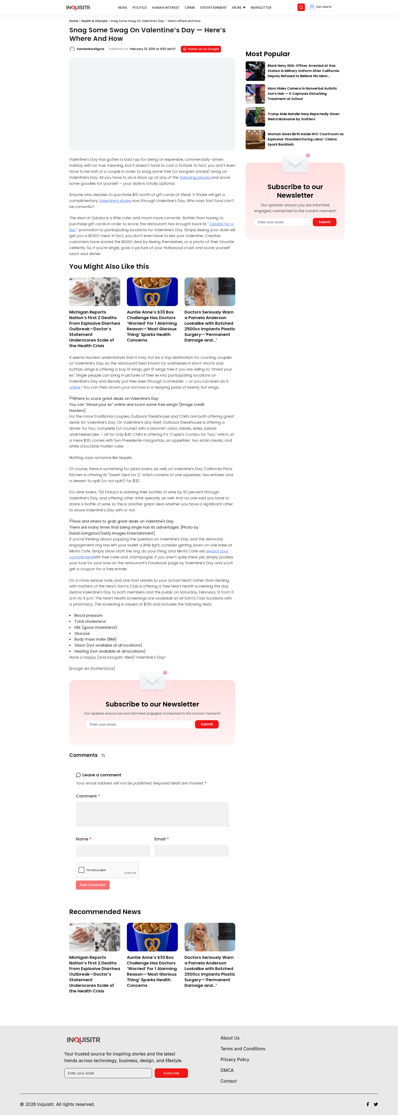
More (237, 7)
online (75, 387)
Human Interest (166, 7)
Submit (207, 724)
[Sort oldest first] (103, 755)
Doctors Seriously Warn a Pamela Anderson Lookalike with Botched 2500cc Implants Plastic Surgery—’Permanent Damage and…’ (209, 326)
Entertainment (213, 7)
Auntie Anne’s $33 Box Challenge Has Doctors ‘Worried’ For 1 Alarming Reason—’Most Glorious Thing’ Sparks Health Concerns (152, 326)
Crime (190, 7)
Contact (229, 1081)
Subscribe (171, 1073)
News (122, 7)
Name (84, 839)
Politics (139, 7)
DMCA (227, 1070)
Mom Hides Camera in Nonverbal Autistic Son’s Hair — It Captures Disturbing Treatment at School (302, 93)
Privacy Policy (235, 1059)
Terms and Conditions (243, 1048)
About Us (230, 1038)
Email (161, 839)
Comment (88, 796)
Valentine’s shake (115, 200)
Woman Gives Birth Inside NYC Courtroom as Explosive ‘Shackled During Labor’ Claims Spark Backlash (306, 139)
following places (195, 177)
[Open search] (301, 7)
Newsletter (261, 7)
